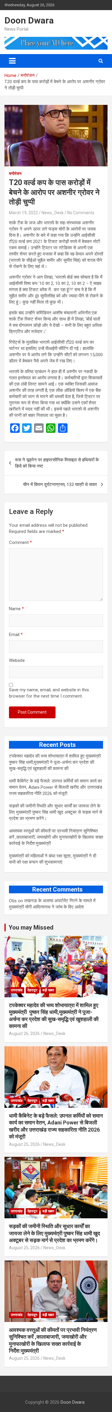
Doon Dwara (29, 20)
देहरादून (32, 990)
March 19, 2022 (23, 212)
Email (16, 634)
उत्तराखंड (16, 990)
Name (16, 608)
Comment (20, 542)
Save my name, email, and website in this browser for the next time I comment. (49, 693)
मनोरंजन (15, 173)
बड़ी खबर (48, 990)
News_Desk (53, 212)
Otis (13, 900)
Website (17, 660)
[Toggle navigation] (12, 61)
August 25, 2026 (24, 1144)
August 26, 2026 (24, 1033)
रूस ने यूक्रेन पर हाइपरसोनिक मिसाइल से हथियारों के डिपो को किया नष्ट (57, 463)
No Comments (80, 212)
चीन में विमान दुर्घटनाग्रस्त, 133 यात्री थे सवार (60, 484)
